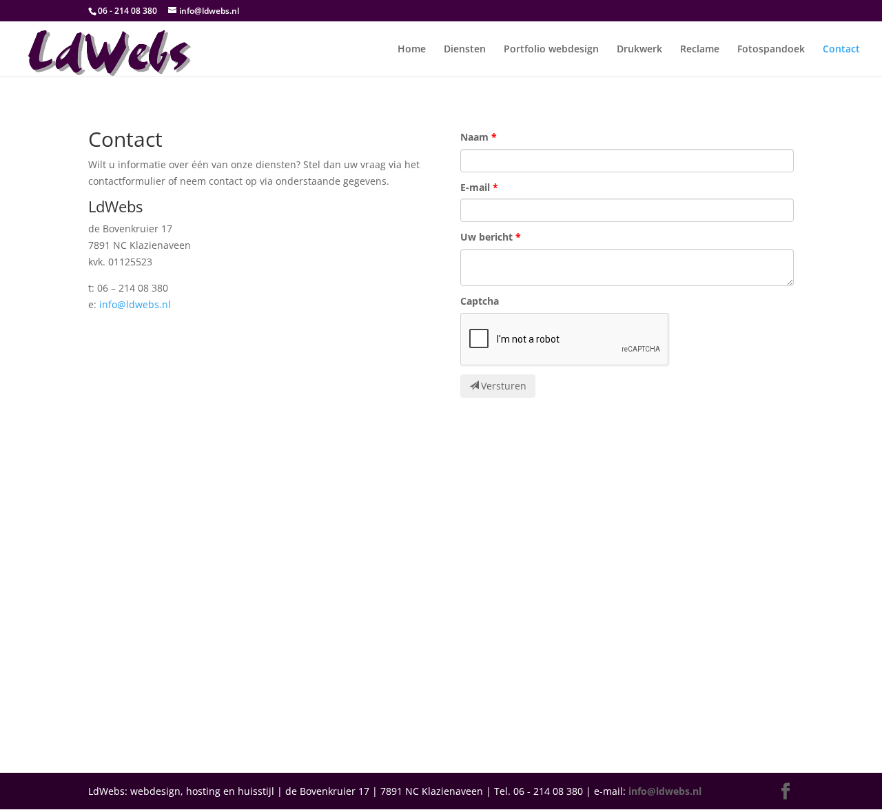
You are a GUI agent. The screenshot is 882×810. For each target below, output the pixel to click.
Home (412, 49)
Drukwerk (639, 49)
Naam (474, 136)
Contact (841, 49)
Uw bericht (486, 236)
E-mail (475, 187)
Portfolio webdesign (551, 49)
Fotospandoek (771, 49)
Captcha (479, 300)
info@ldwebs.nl (135, 304)
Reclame (699, 49)
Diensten (465, 49)
